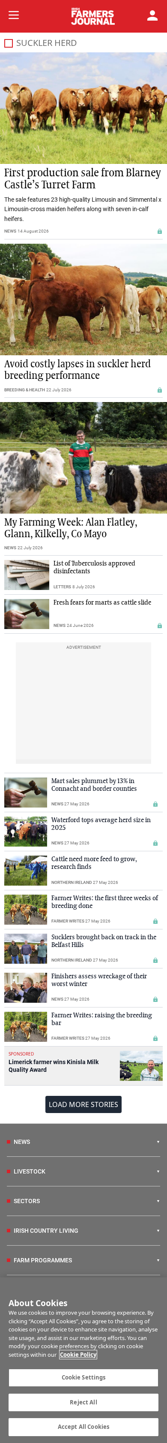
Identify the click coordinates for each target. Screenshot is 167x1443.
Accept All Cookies (83, 1427)
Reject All (83, 1402)
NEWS (10, 231)
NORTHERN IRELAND (71, 882)
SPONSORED (21, 1054)
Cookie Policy (78, 1354)
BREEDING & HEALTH (24, 389)
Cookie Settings (84, 1377)
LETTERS (62, 586)
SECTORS (27, 1201)
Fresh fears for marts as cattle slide (102, 602)
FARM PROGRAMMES (43, 1260)
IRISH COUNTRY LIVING (46, 1230)
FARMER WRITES (67, 921)
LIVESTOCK (29, 1171)
